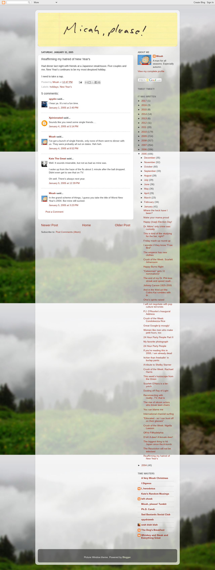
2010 (144, 132)
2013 (144, 118)
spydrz (53, 99)
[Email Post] (80, 82)
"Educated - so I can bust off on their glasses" (158, 419)
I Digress (146, 483)
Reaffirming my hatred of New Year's (156, 457)
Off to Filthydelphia (153, 432)
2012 (144, 123)
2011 (144, 127)
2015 (144, 109)
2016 (144, 105)
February (149, 202)
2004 (144, 465)
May (146, 188)
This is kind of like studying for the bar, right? (157, 235)
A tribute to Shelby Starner (157, 364)
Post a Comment (54, 212)
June (147, 184)
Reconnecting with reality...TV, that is (154, 396)
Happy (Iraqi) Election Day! (157, 222)
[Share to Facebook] (96, 82)
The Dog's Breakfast (152, 530)
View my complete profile (151, 71)
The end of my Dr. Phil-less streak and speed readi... (158, 279)
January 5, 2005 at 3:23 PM (63, 205)
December (150, 157)
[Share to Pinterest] (99, 82)
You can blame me (153, 409)
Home (86, 225)
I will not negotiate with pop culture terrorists (157, 305)
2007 (144, 145)
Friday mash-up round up (156, 241)
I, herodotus (148, 488)
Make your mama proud (156, 217)
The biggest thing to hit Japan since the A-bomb (157, 443)
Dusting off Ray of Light (155, 390)
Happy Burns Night (153, 266)
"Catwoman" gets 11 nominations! (154, 272)
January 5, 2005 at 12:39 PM (64, 183)
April (146, 193)
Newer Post (49, 225)
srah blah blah (149, 525)
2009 (144, 136)
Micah (52, 136)
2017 (144, 101)
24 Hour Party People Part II (158, 337)
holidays (54, 87)
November (150, 162)
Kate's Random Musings (155, 494)
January (148, 206)
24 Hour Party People (154, 346)
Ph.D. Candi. (148, 509)
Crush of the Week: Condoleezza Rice (154, 319)
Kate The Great (57, 158)
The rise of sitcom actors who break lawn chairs (156, 403)
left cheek (147, 499)
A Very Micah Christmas (154, 478)
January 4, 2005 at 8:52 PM (63, 148)
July (146, 180)
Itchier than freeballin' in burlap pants (156, 359)
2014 (144, 114)
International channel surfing (158, 414)
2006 (144, 149)
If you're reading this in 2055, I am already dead (157, 351)
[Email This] (86, 82)
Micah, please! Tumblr (153, 504)
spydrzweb (147, 519)
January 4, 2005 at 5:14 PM (63, 126)
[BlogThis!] (89, 82)
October (148, 166)
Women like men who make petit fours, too (158, 331)
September (150, 171)
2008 (144, 140)
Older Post (122, 225)
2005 (144, 154)
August (148, 175)
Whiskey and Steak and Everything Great (154, 536)
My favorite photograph (155, 341)
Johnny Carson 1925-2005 (157, 285)
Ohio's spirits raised (153, 299)
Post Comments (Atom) (68, 232)
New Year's (66, 87)
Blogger (126, 557)
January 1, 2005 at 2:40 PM (63, 107)
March (148, 197)
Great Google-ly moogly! (156, 325)
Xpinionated (56, 118)
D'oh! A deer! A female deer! (158, 437)
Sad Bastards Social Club (155, 514)
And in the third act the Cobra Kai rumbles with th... (157, 292)
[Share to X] (92, 82)
